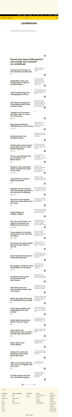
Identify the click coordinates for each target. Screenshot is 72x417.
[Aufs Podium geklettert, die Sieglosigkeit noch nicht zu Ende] (40, 311)
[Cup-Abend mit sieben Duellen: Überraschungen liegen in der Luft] (40, 245)
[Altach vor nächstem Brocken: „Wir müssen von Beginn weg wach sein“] (40, 365)
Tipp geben (10, 17)
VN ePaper (55, 15)
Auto (46, 15)
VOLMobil (30, 15)
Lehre (38, 15)
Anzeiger (50, 15)
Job (34, 15)
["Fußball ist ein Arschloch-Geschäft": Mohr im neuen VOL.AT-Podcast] (40, 115)
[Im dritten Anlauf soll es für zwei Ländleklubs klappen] (40, 376)
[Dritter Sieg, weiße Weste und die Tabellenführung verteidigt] (40, 300)
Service (38, 393)
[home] (29, 18)
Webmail (24, 15)
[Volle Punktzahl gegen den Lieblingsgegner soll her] (40, 93)
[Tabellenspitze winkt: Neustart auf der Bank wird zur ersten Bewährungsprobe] (40, 148)
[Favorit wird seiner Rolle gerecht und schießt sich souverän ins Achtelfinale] (28, 43)
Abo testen (4, 17)
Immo (42, 15)
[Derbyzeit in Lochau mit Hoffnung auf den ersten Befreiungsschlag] (40, 354)
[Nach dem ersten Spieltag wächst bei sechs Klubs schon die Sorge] (40, 202)
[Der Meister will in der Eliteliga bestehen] (40, 137)
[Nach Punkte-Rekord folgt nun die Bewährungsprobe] (40, 256)
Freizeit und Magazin (17, 393)
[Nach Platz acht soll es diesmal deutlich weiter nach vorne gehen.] (40, 289)
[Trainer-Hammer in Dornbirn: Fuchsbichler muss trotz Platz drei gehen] (40, 235)
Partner (51, 393)
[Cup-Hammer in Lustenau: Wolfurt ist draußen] (40, 180)
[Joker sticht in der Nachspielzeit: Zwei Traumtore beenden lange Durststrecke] (40, 332)
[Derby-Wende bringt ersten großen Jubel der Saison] (40, 322)
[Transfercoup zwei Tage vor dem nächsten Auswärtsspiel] (40, 71)
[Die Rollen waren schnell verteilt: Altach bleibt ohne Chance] (40, 278)
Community (29, 393)
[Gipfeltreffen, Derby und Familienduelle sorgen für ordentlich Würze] (40, 82)
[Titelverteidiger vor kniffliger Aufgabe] (40, 213)
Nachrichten (4, 393)
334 (34, 384)
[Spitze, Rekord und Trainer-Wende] (40, 343)
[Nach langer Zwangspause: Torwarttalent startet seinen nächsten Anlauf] (40, 104)
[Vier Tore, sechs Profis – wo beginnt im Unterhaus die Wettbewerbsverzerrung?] (40, 224)
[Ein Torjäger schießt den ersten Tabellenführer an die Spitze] (40, 267)
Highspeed (19, 15)
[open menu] (56, 17)
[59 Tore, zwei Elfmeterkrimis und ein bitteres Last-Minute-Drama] (40, 158)
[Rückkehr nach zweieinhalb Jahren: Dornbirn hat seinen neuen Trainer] (40, 169)
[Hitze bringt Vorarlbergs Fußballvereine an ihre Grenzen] (40, 126)
